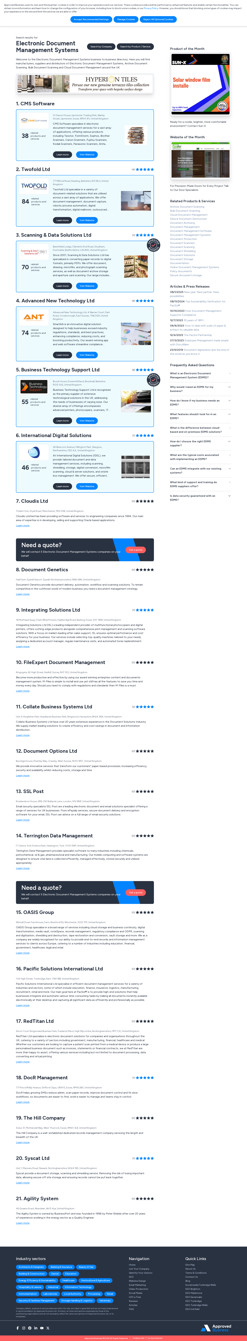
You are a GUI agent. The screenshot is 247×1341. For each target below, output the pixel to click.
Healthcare (68, 1280)
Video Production (138, 1289)
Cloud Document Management (189, 214)
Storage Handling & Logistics (77, 1300)
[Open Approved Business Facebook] (17, 1328)
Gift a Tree (135, 1297)
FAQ (131, 1309)
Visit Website (87, 154)
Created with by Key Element (147, 1338)
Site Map (190, 1264)
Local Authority (72, 1293)
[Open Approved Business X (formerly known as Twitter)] (48, 1328)
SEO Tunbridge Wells (196, 1305)
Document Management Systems (190, 235)
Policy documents (181, 271)
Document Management (185, 226)
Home (132, 1264)
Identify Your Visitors (140, 1272)
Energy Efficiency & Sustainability (37, 1280)
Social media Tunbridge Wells (200, 1285)
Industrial (53, 1287)
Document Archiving (182, 222)
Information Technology (78, 1287)
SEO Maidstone (193, 1293)
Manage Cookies (126, 19)
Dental (54, 1273)
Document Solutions (182, 255)
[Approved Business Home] (216, 1328)
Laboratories (50, 1293)
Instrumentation (28, 1293)
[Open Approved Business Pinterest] (29, 1328)
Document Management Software (191, 230)
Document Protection (183, 239)
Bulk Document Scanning (185, 210)
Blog (187, 1281)
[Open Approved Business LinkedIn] (35, 1328)
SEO (131, 1276)
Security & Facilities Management (37, 1300)
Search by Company (101, 46)
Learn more (62, 154)
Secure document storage (186, 275)
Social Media (135, 1293)
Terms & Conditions (196, 1272)
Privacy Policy (151, 8)
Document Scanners (182, 243)
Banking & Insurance (61, 1267)
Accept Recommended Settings (91, 19)
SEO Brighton (192, 1289)
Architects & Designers (31, 1267)
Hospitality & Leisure (30, 1287)
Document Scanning (182, 247)
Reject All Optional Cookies (158, 19)
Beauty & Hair (86, 1267)
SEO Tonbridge (193, 1301)
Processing (94, 1293)
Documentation (179, 263)
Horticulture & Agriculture (95, 1280)
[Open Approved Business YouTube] (42, 1328)
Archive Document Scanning (187, 206)
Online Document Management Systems (194, 267)
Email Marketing (137, 1285)
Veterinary (105, 1300)
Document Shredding (183, 251)
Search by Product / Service (135, 46)
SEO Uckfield (192, 1309)
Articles (133, 1305)
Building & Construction (32, 1273)
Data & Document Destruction (188, 218)
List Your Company (139, 1268)
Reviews (133, 1301)
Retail (110, 1293)
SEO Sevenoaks (193, 1297)
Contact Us (191, 1276)
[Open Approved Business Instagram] (23, 1328)
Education (70, 1273)
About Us (190, 1268)
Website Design (137, 1281)
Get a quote (135, 549)
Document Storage (181, 259)
